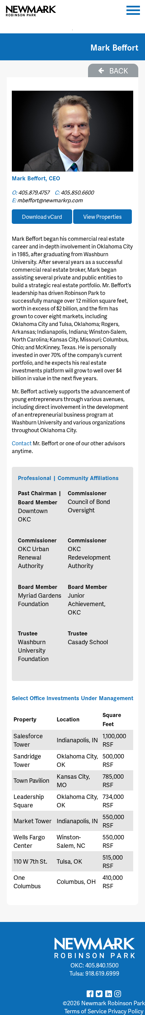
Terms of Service (85, 1011)
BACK (118, 70)
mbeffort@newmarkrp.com (50, 200)
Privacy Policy (125, 1011)
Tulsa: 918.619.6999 (94, 973)
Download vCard (42, 216)
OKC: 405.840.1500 (94, 965)
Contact (22, 443)
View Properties (102, 216)
